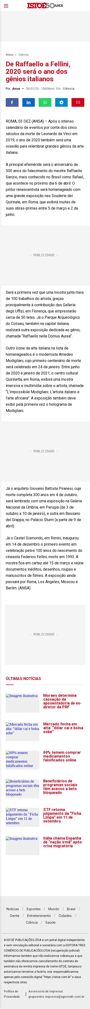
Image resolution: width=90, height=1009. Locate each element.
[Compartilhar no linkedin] (28, 102)
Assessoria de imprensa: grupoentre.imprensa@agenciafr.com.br (56, 994)
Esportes (34, 909)
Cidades (65, 916)
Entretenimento (39, 916)
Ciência (23, 54)
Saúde (50, 922)
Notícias (12, 909)
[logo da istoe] (45, 6)
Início (9, 54)
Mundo (53, 909)
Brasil (71, 909)
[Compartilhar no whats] (45, 102)
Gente (14, 916)
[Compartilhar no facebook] (12, 102)
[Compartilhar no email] (78, 102)
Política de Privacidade (12, 994)
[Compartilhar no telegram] (61, 102)
